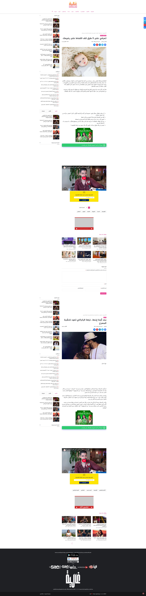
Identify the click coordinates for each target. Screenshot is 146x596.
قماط (88, 211)
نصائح (78, 211)
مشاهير (88, 11)
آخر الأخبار (77, 11)
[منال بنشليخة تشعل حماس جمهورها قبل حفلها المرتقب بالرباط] (56, 36)
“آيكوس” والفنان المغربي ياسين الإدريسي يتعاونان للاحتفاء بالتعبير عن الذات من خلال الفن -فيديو (99, 260)
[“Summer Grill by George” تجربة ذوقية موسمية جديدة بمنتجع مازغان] (84, 241)
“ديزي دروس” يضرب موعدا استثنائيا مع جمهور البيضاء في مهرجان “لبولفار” (46, 50)
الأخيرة (56, 111)
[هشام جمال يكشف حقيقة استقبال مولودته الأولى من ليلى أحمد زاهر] (56, 61)
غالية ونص (83, 11)
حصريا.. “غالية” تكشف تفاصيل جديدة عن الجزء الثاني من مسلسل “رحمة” (84, 260)
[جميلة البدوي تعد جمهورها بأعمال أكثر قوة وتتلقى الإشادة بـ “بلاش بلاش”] (56, 56)
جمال (73, 11)
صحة (69, 11)
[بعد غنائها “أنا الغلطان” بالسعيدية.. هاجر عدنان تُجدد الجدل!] (56, 46)
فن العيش (64, 11)
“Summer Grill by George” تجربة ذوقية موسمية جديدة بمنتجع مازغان (84, 246)
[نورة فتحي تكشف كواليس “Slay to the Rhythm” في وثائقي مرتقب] (56, 30)
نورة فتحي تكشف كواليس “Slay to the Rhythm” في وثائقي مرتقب (46, 29)
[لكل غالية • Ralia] (73, 5)
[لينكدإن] (100, 45)
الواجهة (103, 211)
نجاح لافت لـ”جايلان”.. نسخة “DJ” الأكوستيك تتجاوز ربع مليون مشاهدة (46, 39)
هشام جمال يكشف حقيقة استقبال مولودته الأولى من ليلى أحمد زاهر (46, 60)
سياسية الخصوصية (47, 594)
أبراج (59, 11)
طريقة (93, 211)
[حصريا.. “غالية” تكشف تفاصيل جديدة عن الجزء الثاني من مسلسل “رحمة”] (84, 254)
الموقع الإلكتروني (80, 288)
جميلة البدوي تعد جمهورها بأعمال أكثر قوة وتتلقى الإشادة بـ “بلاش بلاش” (46, 55)
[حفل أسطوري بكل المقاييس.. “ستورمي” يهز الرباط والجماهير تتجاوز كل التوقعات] (56, 20)
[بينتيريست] (97, 45)
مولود (83, 211)
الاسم (105, 284)
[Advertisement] (84, 23)
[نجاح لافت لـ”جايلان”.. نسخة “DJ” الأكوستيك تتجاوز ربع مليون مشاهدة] (56, 41)
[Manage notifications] (143, 593)
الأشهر (50, 111)
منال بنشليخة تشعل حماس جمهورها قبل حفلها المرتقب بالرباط (46, 34)
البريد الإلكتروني (103, 288)
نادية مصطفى (103, 41)
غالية (90, 594)
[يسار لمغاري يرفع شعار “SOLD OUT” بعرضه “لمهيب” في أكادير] (56, 25)
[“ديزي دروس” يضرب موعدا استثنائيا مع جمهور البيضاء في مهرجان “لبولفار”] (56, 51)
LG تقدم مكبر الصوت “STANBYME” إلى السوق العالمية (69, 260)
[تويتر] (102, 45)
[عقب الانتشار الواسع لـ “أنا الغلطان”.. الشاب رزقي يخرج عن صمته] (56, 66)
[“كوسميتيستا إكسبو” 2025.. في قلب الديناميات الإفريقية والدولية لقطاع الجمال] (69, 241)
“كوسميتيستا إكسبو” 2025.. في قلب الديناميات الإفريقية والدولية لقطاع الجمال (69, 246)
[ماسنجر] (94, 45)
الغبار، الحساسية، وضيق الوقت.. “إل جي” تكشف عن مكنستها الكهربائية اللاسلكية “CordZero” (100, 246)
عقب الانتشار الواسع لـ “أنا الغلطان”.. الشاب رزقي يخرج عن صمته (46, 65)
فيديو (56, 11)
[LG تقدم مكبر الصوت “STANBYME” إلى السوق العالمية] (69, 254)
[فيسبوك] (105, 45)
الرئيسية (92, 11)
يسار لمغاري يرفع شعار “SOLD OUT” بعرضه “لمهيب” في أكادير (46, 24)
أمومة (97, 33)
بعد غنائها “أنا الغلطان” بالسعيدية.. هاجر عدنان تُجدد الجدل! (46, 45)
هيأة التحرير (42, 594)
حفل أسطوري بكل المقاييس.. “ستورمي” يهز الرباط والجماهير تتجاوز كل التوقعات (47, 20)
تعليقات (43, 111)
